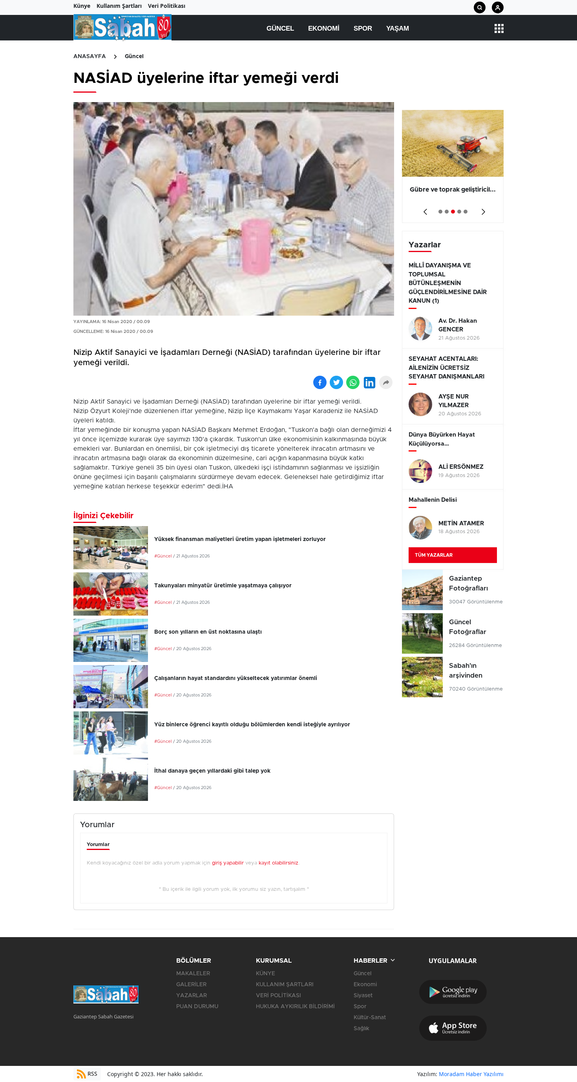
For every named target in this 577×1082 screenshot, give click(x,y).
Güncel (280, 28)
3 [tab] (453, 212)
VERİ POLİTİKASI (278, 995)
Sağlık (361, 1028)
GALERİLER (191, 984)
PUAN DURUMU (197, 1006)
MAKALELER (193, 973)
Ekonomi (324, 28)
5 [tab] (465, 212)
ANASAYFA (89, 56)
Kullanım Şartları (119, 5)
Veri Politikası (166, 5)
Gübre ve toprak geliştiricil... (453, 189)
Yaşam (397, 28)
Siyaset (363, 995)
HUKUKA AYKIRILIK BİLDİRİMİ (295, 1006)
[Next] (481, 209)
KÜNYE (265, 973)
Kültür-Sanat (370, 1017)
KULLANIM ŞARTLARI (285, 984)
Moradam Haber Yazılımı (471, 1074)
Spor (363, 28)
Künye (81, 5)
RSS (91, 1073)
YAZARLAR (191, 995)
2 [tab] (447, 212)
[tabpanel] (453, 166)
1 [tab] (440, 212)
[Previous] (423, 209)
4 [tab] (459, 212)
